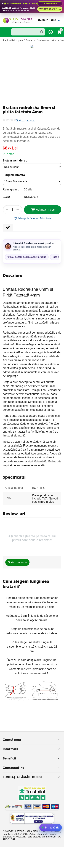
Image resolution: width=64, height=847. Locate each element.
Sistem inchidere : (15, 160)
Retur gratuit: (11, 189)
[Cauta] (41, 31)
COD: (6, 196)
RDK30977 (31, 196)
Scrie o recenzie (25, 120)
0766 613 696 (47, 20)
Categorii (4, 31)
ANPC (6, 839)
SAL (13, 839)
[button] (45, 218)
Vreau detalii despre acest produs (26, 257)
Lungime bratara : (14, 174)
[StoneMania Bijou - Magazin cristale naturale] (18, 20)
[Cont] (50, 31)
